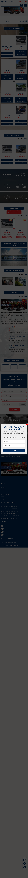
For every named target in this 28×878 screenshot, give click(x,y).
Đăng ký (14, 450)
